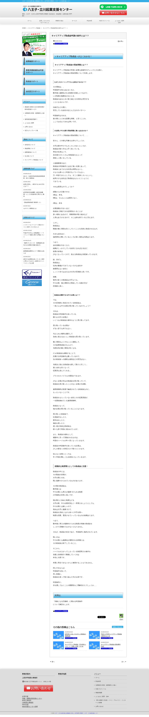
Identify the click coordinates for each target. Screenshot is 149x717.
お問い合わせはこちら (115, 13)
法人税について (29, 156)
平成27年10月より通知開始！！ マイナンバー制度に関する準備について (33, 235)
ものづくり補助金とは (29, 208)
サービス (74, 20)
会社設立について (30, 144)
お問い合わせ (29, 127)
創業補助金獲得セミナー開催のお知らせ (33, 252)
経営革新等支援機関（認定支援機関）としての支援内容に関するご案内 (33, 194)
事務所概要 (99, 692)
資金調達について (30, 148)
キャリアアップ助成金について (34, 160)
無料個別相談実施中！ (31, 119)
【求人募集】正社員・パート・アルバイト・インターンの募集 (110, 701)
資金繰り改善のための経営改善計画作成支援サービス (34, 108)
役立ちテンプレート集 (31, 130)
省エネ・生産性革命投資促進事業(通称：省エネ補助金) (34, 177)
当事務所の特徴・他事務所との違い (34, 114)
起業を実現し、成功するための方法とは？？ (33, 185)
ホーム (30, 20)
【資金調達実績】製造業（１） (32, 202)
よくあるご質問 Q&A (120, 21)
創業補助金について (31, 152)
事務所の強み (59, 20)
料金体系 (89, 20)
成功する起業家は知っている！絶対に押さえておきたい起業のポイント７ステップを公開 (33, 261)
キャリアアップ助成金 (61, 43)
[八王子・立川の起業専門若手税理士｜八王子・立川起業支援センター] (49, 8)
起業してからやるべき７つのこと (44, 21)
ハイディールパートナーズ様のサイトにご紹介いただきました (33, 226)
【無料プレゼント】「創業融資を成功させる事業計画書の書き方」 (33, 244)
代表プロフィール (104, 20)
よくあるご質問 (29, 123)
